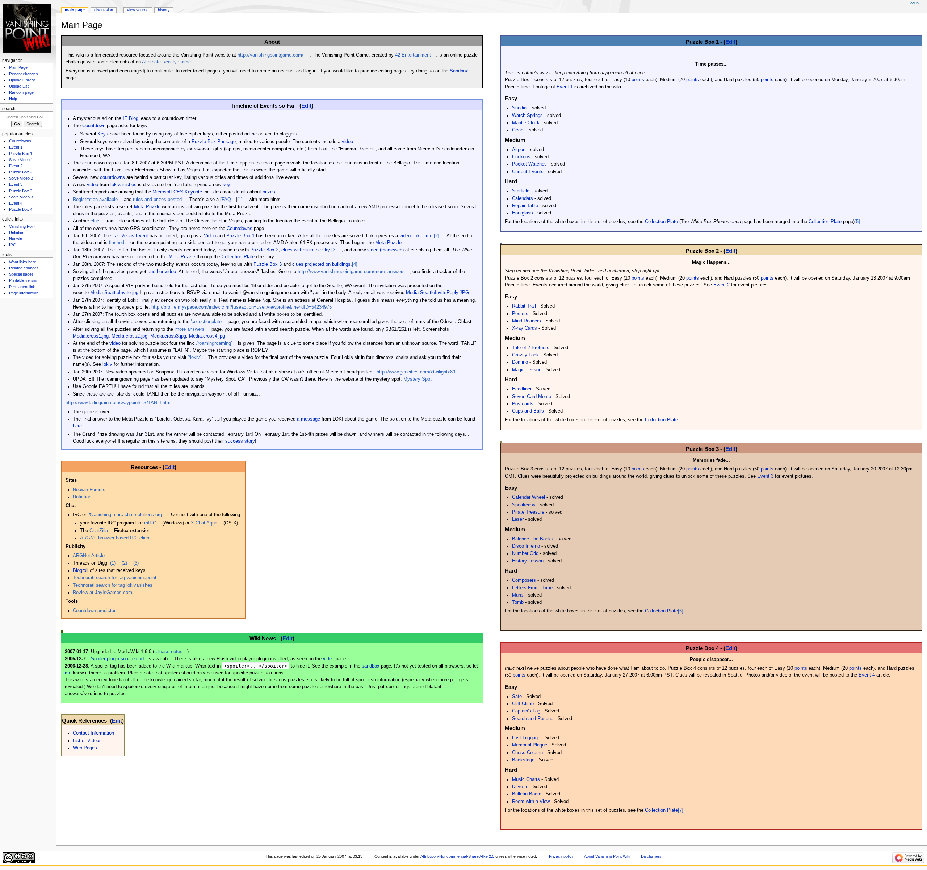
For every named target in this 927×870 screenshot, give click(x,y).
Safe (517, 696)
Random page (21, 92)
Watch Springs (527, 115)
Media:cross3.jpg (168, 336)
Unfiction (82, 496)
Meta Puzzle (147, 206)
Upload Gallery (22, 80)
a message (308, 419)
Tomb (518, 602)
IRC (12, 245)
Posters (520, 313)
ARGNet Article (89, 555)
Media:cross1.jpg (91, 336)
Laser (518, 519)
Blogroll (80, 570)
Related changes (24, 268)
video (347, 141)
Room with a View (531, 801)
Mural (518, 595)
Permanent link (22, 287)
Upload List (19, 86)
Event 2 (721, 285)
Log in (914, 3)
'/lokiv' (194, 357)
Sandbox (459, 71)
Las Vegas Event (130, 235)
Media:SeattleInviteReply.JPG (437, 292)
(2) (124, 563)
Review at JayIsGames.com (102, 592)
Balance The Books (532, 538)
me (68, 672)
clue (95, 220)
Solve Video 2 (21, 178)
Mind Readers (526, 320)
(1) (113, 563)
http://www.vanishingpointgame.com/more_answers (351, 271)
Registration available (95, 199)
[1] (240, 199)
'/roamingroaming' (214, 343)
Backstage (523, 759)
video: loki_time (415, 235)
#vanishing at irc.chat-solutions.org (125, 514)
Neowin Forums (89, 489)
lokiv (107, 364)
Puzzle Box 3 (267, 264)
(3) (136, 563)
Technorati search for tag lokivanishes (112, 585)
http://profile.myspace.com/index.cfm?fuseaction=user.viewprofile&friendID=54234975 (241, 307)
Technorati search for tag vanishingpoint (114, 577)
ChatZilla (98, 530)
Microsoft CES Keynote (177, 192)
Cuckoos (521, 156)
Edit (306, 106)
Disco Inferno (526, 546)
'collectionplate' (206, 321)
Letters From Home (532, 587)
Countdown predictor (94, 610)
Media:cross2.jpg (129, 336)
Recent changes (23, 74)
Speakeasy (524, 504)
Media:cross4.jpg (207, 336)
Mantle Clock (526, 122)
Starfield (520, 190)
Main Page (75, 10)
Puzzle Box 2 (264, 249)
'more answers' (190, 329)
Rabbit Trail (524, 306)
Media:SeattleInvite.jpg (114, 292)
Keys (102, 134)
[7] (680, 810)
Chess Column (527, 752)
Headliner (522, 389)
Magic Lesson (526, 369)
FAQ (226, 199)
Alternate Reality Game (166, 61)
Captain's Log (526, 711)
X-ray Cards (524, 328)
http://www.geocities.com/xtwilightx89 (416, 372)
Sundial (520, 107)
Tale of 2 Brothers (530, 347)
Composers (524, 580)
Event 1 (565, 86)
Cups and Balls (528, 411)
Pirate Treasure (528, 512)
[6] (680, 611)
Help (13, 98)
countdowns (112, 177)
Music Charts (526, 779)
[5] (857, 221)
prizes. (270, 192)
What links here (22, 262)
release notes (168, 651)
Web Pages (85, 747)
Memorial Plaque (529, 745)
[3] (334, 249)
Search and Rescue (532, 718)
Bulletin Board (526, 793)
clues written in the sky (305, 249)
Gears (518, 130)
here (77, 425)
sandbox (370, 666)
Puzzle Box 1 (240, 235)
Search (9, 108)
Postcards (522, 403)
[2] (436, 235)
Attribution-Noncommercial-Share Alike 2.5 (457, 856)
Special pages (21, 274)
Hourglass (522, 213)
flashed (116, 242)
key (226, 184)
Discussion (103, 10)
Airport (519, 149)
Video (210, 235)
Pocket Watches (529, 164)
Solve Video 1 (21, 160)
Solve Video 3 (21, 197)
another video (162, 271)
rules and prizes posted (157, 199)
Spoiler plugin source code (118, 658)
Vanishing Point (22, 226)
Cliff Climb (523, 703)
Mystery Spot (417, 379)
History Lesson (528, 561)
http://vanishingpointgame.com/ (270, 55)
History (164, 10)
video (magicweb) (385, 249)
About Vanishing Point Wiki (607, 856)
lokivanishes (123, 184)
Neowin (15, 239)
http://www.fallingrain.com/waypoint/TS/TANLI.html (119, 402)
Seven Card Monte (531, 396)
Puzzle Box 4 (20, 209)
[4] (354, 264)
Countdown (93, 125)
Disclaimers (651, 856)
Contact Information (93, 733)
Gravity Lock (525, 354)
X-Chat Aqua (204, 523)
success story (240, 441)
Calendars (522, 198)
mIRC (150, 523)
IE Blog (130, 118)
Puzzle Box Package (214, 141)
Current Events (528, 171)
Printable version (23, 280)
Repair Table (525, 205)
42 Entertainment (413, 55)
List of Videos (87, 740)
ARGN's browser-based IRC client (115, 537)
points (638, 79)
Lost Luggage (526, 737)
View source (137, 10)
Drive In (520, 786)
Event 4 (867, 675)
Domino (520, 362)
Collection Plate (238, 256)
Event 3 (765, 476)
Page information (23, 293)
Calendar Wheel (528, 497)
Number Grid (525, 553)
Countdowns (239, 228)
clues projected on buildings (321, 264)
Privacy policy (561, 856)
